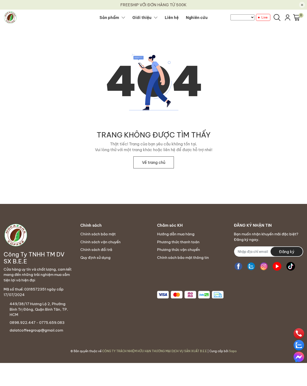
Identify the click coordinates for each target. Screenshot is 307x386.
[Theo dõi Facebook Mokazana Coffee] (238, 266)
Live (264, 17)
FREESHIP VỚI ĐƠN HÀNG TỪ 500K (153, 4)
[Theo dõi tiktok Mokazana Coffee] (291, 266)
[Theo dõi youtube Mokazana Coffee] (277, 266)
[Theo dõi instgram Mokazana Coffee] (263, 266)
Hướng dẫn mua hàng (176, 234)
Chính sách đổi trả (96, 249)
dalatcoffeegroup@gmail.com (36, 330)
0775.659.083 (52, 322)
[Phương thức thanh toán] (190, 295)
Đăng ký (286, 251)
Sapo (233, 351)
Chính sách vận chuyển (100, 242)
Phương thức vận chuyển (178, 249)
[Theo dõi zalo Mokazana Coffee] (251, 266)
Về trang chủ (153, 162)
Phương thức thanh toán (178, 242)
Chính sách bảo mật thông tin (183, 257)
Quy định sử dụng (95, 257)
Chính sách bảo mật (98, 234)
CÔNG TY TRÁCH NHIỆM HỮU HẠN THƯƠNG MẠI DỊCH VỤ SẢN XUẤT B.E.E (154, 351)
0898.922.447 (22, 322)
